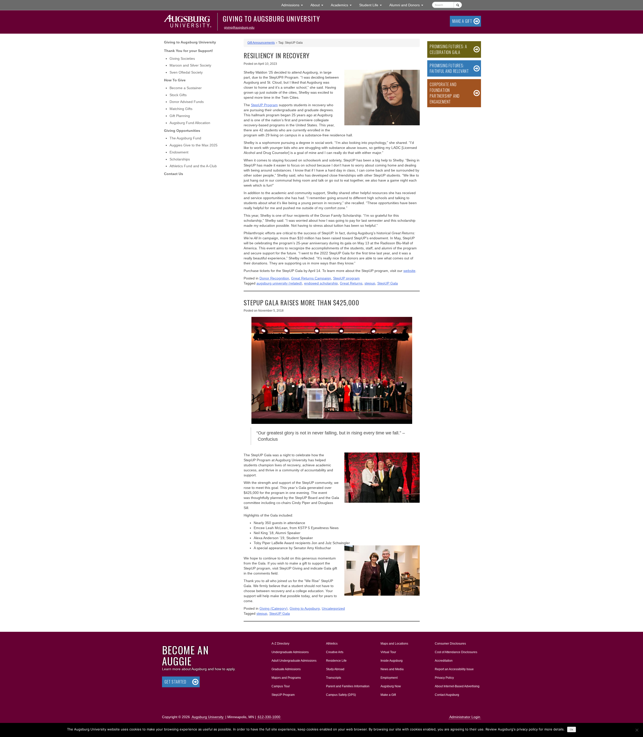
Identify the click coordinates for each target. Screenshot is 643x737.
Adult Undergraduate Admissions (294, 660)
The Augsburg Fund (185, 138)
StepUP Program (283, 695)
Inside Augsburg (392, 660)
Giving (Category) (273, 608)
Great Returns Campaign (311, 278)
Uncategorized (333, 608)
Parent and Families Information (347, 686)
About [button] (318, 6)
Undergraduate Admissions (290, 652)
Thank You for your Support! (188, 51)
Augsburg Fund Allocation (190, 123)
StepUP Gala (387, 283)
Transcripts (333, 677)
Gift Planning (180, 116)
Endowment (179, 152)
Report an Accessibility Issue (454, 669)
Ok (571, 729)
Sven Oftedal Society (186, 72)
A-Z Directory (280, 643)
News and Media (392, 669)
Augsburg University (208, 717)
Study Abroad (335, 669)
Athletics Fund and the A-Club (193, 166)
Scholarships (180, 159)
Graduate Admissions (286, 669)
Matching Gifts (181, 109)
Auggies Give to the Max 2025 (194, 145)
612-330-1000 (269, 717)
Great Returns (351, 283)
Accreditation (444, 660)
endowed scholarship (321, 283)
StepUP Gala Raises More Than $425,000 (301, 302)
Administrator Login (464, 717)
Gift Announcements (261, 42)
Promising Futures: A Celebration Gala (448, 49)
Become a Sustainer (186, 88)
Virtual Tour (388, 652)
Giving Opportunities (182, 131)
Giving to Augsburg (305, 608)
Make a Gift (462, 21)
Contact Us (173, 174)
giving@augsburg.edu (239, 27)
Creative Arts (334, 652)
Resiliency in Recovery (277, 55)
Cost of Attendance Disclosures (456, 652)
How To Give (175, 80)
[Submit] (458, 5)
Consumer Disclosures (450, 643)
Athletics (332, 643)
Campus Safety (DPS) (341, 695)
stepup (369, 283)
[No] (636, 729)
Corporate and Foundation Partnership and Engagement (445, 93)
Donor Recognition (274, 278)
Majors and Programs (286, 677)
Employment (389, 677)
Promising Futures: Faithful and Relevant (449, 68)
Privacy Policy (444, 677)
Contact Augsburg (447, 695)
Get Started (175, 682)
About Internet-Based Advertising (457, 686)
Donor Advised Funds (187, 102)
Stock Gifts (178, 95)
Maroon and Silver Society (190, 65)
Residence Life (336, 660)
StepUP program (346, 278)
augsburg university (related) (279, 283)
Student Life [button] (372, 5)
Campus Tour (281, 686)
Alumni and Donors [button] (408, 5)
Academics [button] (343, 5)
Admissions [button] (294, 5)
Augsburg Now (391, 686)
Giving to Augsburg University (271, 19)
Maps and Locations (394, 643)
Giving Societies (182, 58)
